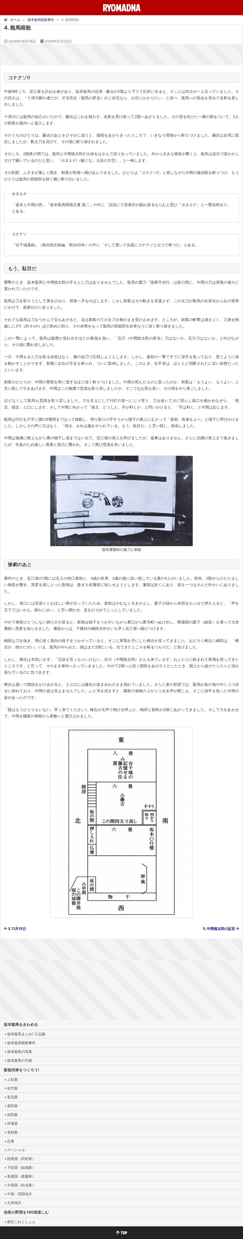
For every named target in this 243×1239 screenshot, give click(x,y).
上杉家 (12, 1079)
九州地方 (14, 1202)
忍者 (10, 1141)
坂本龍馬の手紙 (19, 1060)
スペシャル (16, 1150)
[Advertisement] (121, 54)
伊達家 (12, 1123)
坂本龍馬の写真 (19, 1051)
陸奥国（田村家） (21, 1158)
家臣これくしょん (21, 1221)
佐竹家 (12, 1088)
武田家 (12, 1114)
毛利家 (12, 1132)
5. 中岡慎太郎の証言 (219, 928)
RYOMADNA (121, 7)
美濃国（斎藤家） (21, 1176)
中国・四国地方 (19, 1194)
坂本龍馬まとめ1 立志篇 (26, 1034)
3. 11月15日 (17, 928)
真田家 (12, 1106)
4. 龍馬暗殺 (17, 28)
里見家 (12, 1097)
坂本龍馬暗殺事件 (21, 1043)
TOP (123, 1233)
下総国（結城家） (21, 1167)
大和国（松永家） (21, 1185)
